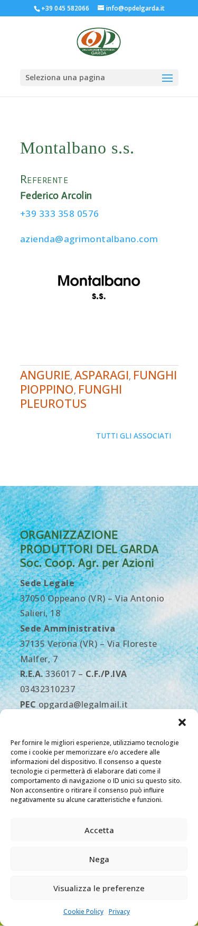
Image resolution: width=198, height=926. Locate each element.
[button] (182, 722)
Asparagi (101, 375)
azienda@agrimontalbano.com (89, 239)
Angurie (45, 375)
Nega (99, 859)
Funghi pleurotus (71, 396)
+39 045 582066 (65, 8)
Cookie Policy (83, 911)
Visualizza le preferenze (99, 888)
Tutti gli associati (133, 436)
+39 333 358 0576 (59, 213)
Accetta (99, 830)
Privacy (119, 911)
